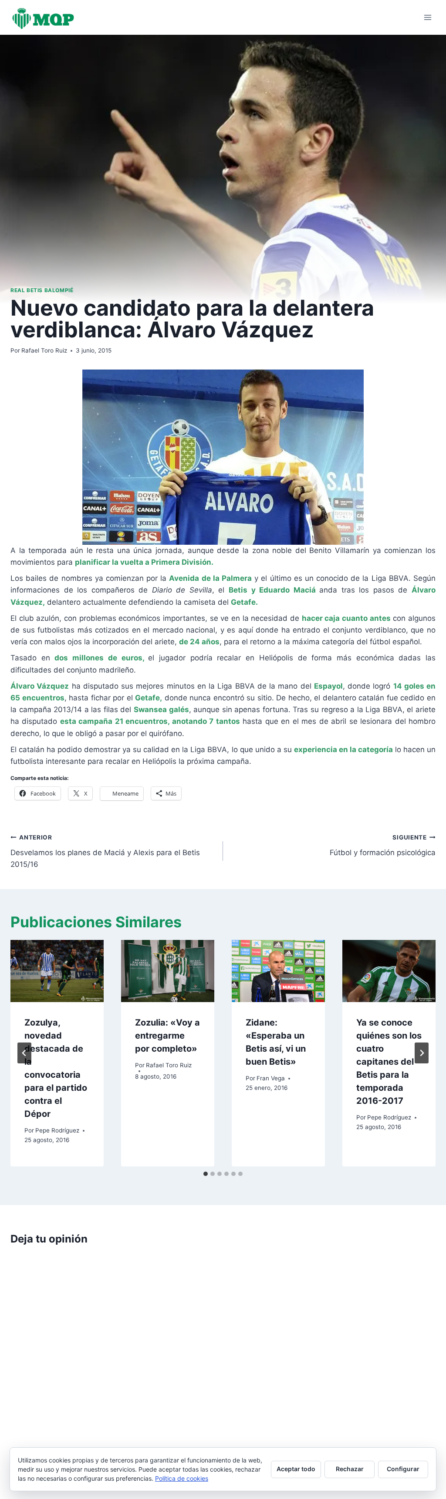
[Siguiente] (422, 1053)
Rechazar (350, 1468)
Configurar (403, 1468)
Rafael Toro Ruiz (44, 350)
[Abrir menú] (427, 17)
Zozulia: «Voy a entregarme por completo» (167, 1035)
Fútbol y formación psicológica (383, 845)
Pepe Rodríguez (57, 1130)
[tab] (205, 1174)
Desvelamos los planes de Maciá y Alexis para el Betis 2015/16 (105, 851)
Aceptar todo (296, 1468)
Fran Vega (271, 1078)
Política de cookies (181, 1478)
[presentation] (57, 971)
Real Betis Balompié (41, 290)
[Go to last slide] (24, 1053)
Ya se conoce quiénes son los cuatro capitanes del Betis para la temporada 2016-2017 (389, 1061)
